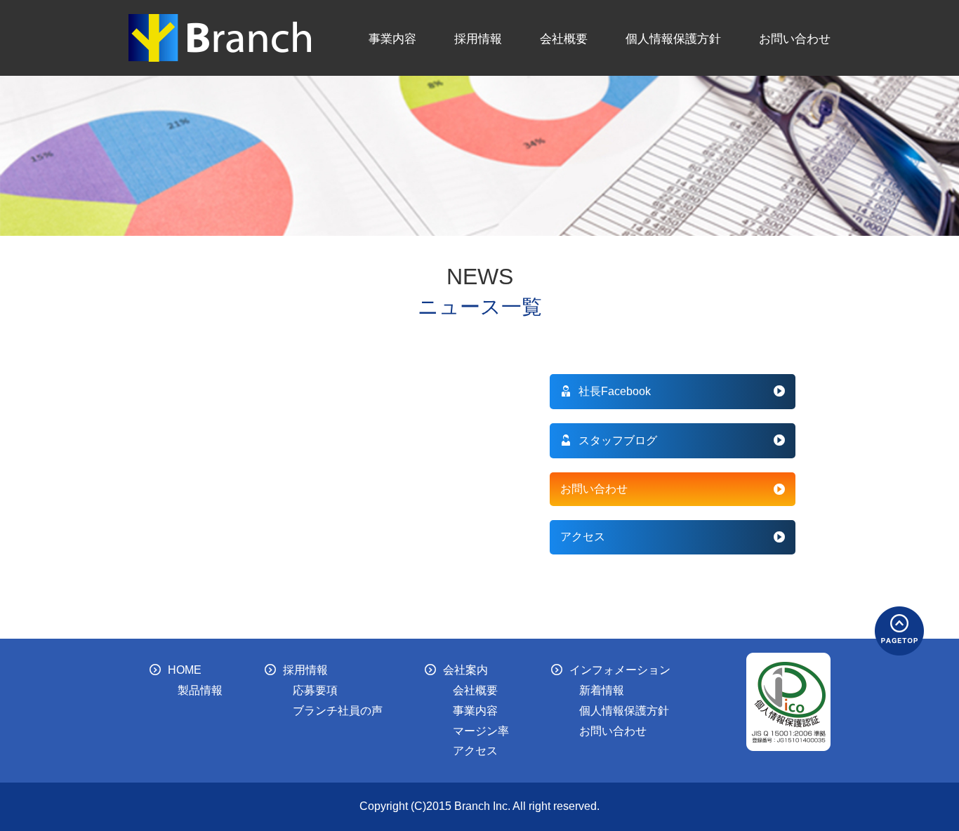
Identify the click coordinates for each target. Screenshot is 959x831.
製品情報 (200, 690)
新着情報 (601, 690)
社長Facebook (614, 391)
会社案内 (465, 670)
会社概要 (564, 39)
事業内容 (392, 39)
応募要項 (315, 690)
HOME (184, 670)
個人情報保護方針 (673, 39)
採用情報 (478, 39)
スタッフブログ (617, 440)
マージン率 (481, 731)
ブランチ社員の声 (338, 711)
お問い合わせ (795, 39)
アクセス (582, 537)
